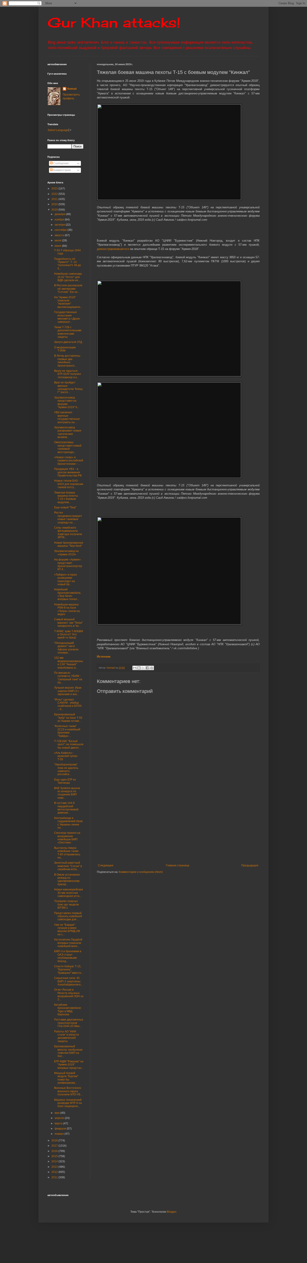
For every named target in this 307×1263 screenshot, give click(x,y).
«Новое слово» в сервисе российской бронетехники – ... (68, 460)
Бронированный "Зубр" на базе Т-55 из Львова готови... (68, 718)
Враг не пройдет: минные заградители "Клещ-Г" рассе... (68, 387)
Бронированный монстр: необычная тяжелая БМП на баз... (68, 1051)
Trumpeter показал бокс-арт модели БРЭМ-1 (66, 904)
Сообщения (61, 163)
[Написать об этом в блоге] (139, 668)
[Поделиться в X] (143, 668)
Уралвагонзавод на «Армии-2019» (66, 552)
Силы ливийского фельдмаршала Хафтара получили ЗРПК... (68, 532)
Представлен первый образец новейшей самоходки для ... (68, 916)
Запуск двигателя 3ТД (68, 342)
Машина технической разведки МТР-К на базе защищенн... (68, 1103)
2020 (54, 204)
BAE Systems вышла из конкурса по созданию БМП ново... (67, 793)
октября (60, 224)
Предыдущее (249, 865)
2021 (54, 199)
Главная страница (177, 865)
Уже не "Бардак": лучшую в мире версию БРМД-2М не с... (67, 929)
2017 (54, 1145)
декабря (60, 214)
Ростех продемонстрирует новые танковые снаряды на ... (68, 517)
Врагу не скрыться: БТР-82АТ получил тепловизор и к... (67, 374)
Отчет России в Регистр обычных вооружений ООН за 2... (68, 994)
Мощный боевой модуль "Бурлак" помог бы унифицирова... (66, 1078)
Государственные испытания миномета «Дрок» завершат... (67, 317)
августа (60, 235)
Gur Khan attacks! (113, 22)
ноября (60, 219)
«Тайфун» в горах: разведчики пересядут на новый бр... (65, 579)
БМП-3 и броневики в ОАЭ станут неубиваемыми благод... (67, 956)
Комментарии (62, 170)
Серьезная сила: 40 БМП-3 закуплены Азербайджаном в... (68, 981)
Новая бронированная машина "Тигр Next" (68, 544)
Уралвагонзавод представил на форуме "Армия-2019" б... (66, 402)
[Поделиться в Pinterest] (151, 668)
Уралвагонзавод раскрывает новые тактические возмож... (67, 432)
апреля (60, 1118)
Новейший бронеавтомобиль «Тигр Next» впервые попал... (67, 594)
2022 (54, 194)
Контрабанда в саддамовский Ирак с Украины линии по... (68, 822)
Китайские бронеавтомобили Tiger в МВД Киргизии (67, 1009)
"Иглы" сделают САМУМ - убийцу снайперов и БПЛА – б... (68, 704)
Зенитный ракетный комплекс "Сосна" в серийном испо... (68, 866)
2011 (54, 1177)
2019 (54, 209)
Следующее (105, 865)
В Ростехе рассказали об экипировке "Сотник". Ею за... (68, 289)
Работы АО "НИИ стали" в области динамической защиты (66, 1036)
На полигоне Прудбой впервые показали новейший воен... (68, 943)
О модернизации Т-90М (65, 349)
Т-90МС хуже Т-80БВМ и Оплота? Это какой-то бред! (68, 634)
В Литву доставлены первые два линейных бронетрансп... (67, 360)
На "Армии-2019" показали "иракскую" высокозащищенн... (68, 302)
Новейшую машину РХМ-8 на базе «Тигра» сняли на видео (67, 609)
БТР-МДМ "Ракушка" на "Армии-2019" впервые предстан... (68, 1065)
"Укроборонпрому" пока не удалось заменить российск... (66, 769)
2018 (54, 1140)
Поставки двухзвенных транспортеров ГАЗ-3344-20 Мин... (68, 1023)
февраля (61, 1128)
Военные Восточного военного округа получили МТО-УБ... (68, 1091)
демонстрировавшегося (113, 249)
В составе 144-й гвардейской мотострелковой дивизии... (66, 807)
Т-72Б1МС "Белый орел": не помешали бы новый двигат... (68, 744)
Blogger (171, 1211)
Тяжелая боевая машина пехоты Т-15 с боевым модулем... (66, 497)
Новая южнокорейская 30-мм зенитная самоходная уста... (68, 893)
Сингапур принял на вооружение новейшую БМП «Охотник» (67, 837)
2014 (54, 1161)
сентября (61, 229)
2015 (54, 1156)
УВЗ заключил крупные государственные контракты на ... (67, 417)
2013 (54, 1166)
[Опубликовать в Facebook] (147, 668)
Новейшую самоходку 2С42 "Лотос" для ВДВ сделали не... (68, 277)
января (60, 1133)
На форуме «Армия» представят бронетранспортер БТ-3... (68, 564)
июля (58, 240)
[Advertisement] (202, 826)
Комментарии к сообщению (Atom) (141, 872)
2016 (54, 1151)
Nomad (71, 88)
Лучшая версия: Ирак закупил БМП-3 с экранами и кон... (67, 691)
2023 (54, 188)
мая (57, 1112)
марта (59, 1123)
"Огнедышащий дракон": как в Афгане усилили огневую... (66, 647)
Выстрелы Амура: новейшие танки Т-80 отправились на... (67, 852)
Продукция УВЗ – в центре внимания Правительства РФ (68, 472)
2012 (54, 1172)
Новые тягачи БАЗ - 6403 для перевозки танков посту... (68, 484)
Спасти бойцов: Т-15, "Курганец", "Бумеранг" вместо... (68, 969)
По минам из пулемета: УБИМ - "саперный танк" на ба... (68, 677)
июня (58, 245)
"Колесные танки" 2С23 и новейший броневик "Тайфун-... (67, 731)
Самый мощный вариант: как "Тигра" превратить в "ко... (68, 622)
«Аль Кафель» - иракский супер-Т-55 (66, 756)
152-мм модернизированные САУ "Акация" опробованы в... (68, 662)
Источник (104, 656)
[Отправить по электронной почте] (134, 668)
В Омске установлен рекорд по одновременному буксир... (67, 879)
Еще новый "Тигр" (65, 507)
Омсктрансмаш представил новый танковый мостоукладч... (67, 447)
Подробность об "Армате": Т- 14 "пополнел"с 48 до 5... (67, 263)
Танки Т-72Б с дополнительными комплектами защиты (67, 332)
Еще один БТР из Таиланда (65, 781)
